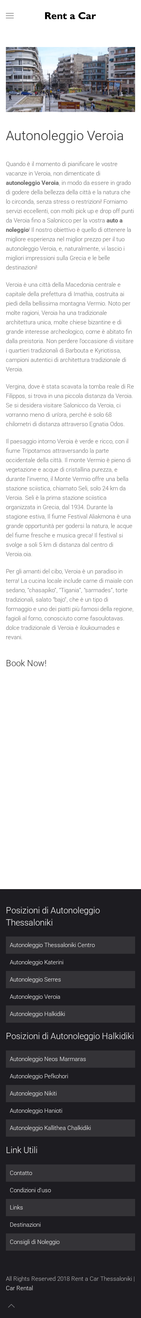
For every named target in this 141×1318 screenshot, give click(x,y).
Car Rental (19, 1288)
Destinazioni (25, 1224)
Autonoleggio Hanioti (36, 1110)
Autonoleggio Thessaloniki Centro (52, 945)
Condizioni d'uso (30, 1190)
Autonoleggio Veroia (35, 996)
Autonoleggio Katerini (36, 962)
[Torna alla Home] (70, 15)
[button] (10, 15)
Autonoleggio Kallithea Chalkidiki (50, 1128)
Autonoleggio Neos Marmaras (48, 1059)
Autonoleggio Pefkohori (39, 1076)
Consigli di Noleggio (35, 1242)
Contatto (21, 1173)
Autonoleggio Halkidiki (37, 1014)
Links (16, 1207)
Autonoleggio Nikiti (33, 1093)
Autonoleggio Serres (35, 979)
